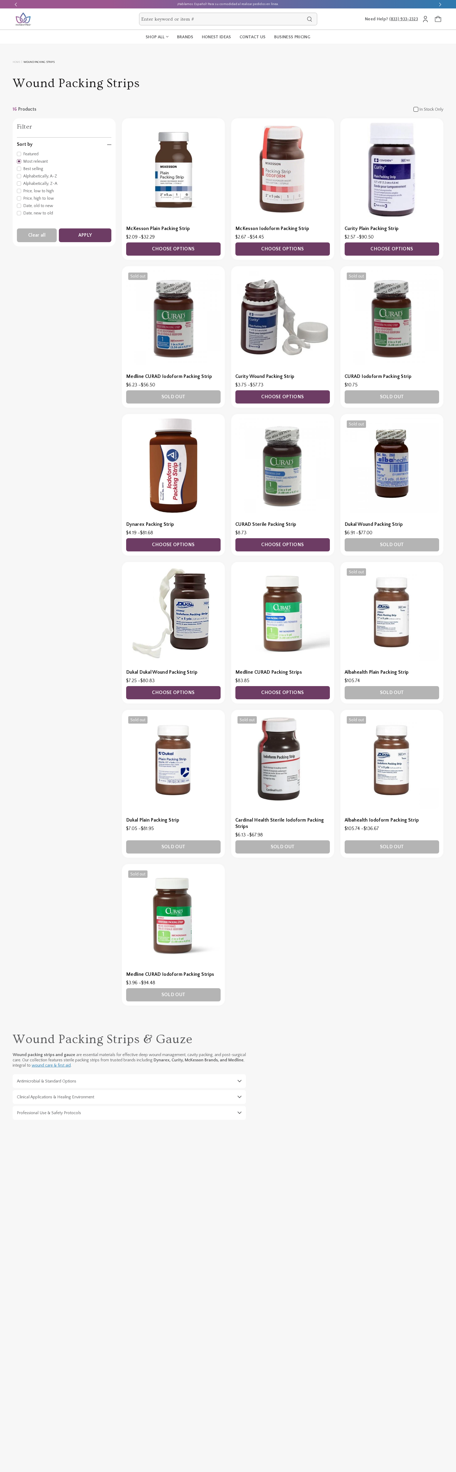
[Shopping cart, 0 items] (438, 19)
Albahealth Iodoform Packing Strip (382, 820)
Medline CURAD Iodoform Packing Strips (170, 974)
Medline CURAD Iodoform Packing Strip (169, 376)
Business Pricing (292, 37)
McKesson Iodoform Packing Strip (272, 228)
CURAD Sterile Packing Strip (265, 524)
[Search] (309, 19)
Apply (85, 235)
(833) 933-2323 (403, 19)
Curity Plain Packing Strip (371, 228)
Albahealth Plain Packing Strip (377, 672)
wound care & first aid (51, 1065)
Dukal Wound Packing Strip (374, 524)
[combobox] (222, 19)
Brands (185, 37)
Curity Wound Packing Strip (264, 376)
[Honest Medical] (23, 19)
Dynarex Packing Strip (150, 524)
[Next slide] (440, 4)
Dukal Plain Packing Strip (152, 820)
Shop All (155, 37)
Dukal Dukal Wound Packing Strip (161, 672)
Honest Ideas (216, 37)
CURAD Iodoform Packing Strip (378, 376)
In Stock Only (431, 109)
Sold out (174, 397)
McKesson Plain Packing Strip (158, 228)
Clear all (36, 235)
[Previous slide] (16, 4)
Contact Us (253, 37)
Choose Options (173, 249)
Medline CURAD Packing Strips (268, 672)
